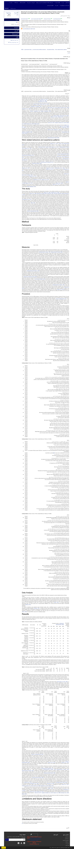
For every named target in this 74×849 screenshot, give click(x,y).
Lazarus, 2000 (48, 147)
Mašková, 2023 (50, 129)
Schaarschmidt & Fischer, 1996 (49, 769)
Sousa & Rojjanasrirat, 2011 (61, 298)
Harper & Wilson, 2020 (37, 104)
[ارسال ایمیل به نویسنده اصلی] (28, 18)
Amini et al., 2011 (51, 122)
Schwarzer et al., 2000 (34, 783)
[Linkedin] (24, 843)
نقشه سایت (67, 845)
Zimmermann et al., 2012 (60, 168)
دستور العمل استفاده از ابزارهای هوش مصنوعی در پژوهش (44, 2)
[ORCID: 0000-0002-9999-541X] (29, 18)
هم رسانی (16, 30)
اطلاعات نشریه (57, 2)
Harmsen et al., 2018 (30, 124)
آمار (16, 37)
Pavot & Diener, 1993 (28, 175)
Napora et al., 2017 (54, 143)
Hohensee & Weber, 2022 (36, 163)
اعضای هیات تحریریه (66, 840)
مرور (63, 2)
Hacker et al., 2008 (32, 193)
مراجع (67, 828)
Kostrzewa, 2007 (50, 193)
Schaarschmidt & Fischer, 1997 (44, 252)
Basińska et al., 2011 (37, 179)
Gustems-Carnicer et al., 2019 (60, 122)
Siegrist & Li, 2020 (57, 129)
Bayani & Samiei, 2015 (62, 107)
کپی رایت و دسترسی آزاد (30, 2)
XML (17, 22)
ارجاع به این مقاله (15, 34)
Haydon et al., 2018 (28, 782)
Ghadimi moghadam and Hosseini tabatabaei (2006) (40, 111)
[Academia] (21, 843)
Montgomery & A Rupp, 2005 (61, 782)
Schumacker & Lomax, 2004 (62, 681)
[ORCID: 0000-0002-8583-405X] (41, 18)
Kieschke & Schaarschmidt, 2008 (60, 624)
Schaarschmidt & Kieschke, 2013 (28, 155)
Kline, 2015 (56, 602)
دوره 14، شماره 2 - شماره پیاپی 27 (8, 13)
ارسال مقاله (16, 2)
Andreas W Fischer (47, 19)
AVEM (22, 49)
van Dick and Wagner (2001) (40, 279)
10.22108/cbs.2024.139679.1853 (29, 29)
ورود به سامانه (13, 8)
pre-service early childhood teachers (39, 49)
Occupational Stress (50, 49)
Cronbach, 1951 (36, 608)
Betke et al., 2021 (54, 117)
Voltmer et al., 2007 (28, 148)
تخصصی (69, 53)
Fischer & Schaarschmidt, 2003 (63, 154)
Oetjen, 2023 (50, 788)
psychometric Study (28, 49)
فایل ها (16, 19)
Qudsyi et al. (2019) (60, 289)
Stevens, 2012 (28, 604)
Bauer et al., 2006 (59, 183)
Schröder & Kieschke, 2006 (59, 193)
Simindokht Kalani (24, 19)
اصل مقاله (66, 93)
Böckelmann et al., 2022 (42, 101)
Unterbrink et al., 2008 (55, 192)
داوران (11, 2)
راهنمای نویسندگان (22, 2)
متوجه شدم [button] (3, 847)
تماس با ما (56, 5)
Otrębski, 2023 (60, 117)
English (6, 8)
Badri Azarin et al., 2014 (52, 107)
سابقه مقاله (16, 27)
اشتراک (7, 839)
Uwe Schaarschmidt (57, 19)
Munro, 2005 (24, 611)
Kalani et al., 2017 (44, 99)
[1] (22, 823)
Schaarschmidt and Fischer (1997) (33, 270)
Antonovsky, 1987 (65, 127)
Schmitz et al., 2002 (50, 783)
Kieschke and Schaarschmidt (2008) (30, 276)
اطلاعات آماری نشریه (50, 5)
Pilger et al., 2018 (63, 126)
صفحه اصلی (67, 2)
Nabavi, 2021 (36, 124)
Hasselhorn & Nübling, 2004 (36, 106)
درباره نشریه (67, 838)
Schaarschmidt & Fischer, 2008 (53, 138)
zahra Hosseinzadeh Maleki (36, 19)
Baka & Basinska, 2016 (31, 186)
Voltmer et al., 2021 (43, 100)
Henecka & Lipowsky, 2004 (42, 193)
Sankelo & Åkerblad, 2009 (27, 132)
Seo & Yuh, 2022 (45, 104)
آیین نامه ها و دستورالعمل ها (64, 5)
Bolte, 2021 (33, 203)
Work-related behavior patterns (61, 49)
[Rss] (18, 843)
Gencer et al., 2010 (60, 156)
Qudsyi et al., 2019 (65, 762)
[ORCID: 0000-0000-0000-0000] (51, 18)
